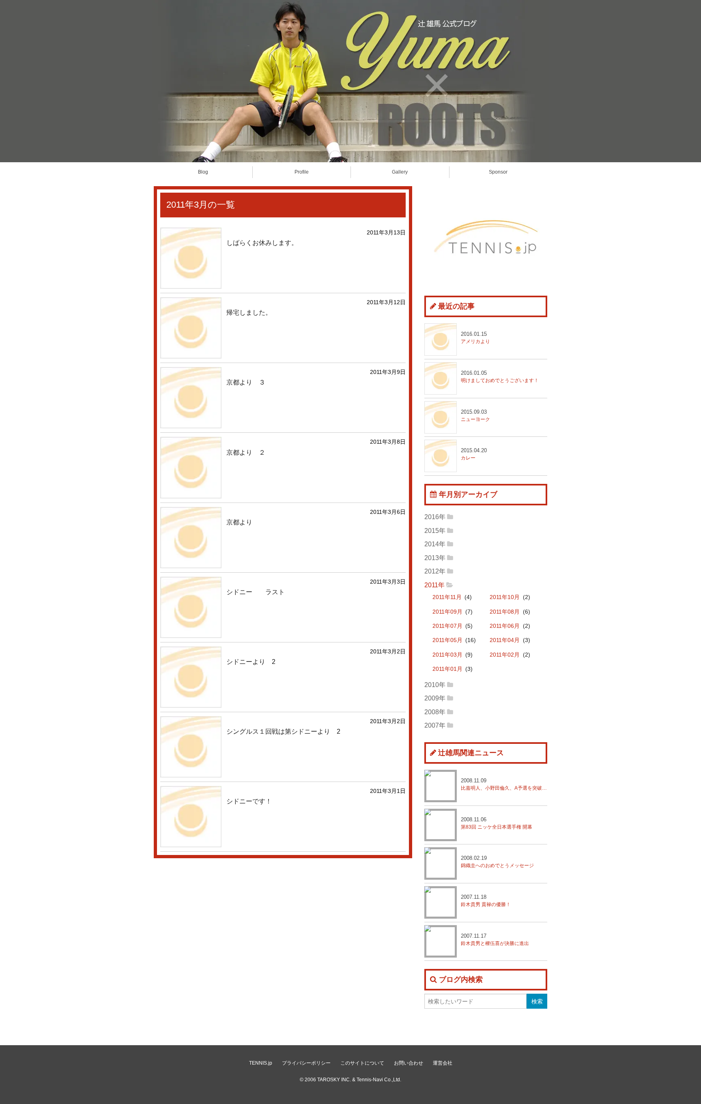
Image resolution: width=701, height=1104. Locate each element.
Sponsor (498, 172)
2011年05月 (447, 640)
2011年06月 (505, 626)
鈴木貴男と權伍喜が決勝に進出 (495, 939)
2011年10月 (505, 597)
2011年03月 (447, 655)
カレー (474, 454)
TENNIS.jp (260, 1063)
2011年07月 (447, 626)
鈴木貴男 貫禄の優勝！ (486, 900)
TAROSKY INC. (334, 1080)
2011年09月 (447, 612)
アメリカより (475, 337)
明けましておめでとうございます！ (500, 376)
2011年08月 (505, 612)
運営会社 (442, 1063)
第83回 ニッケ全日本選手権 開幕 (496, 823)
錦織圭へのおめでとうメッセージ (497, 861)
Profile (302, 172)
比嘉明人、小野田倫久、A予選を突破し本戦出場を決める (504, 784)
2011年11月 (447, 597)
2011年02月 (505, 655)
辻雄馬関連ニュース (471, 753)
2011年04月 (505, 640)
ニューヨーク (475, 415)
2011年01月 (447, 669)
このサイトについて (362, 1063)
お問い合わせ (408, 1063)
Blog (203, 172)
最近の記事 (456, 306)
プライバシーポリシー (306, 1063)
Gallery (400, 172)
